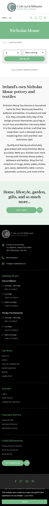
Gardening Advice (9, 368)
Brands (5, 372)
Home (4, 42)
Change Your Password (11, 402)
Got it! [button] (24, 502)
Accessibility (7, 454)
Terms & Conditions (10, 450)
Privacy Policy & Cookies (12, 446)
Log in (4, 394)
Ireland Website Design (34, 489)
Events (4, 360)
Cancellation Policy (9, 428)
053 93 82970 (12, 258)
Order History (7, 398)
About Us (5, 356)
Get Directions (12, 463)
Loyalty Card (7, 376)
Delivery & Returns (9, 424)
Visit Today (21, 210)
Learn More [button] (28, 496)
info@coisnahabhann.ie (16, 263)
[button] (4, 18)
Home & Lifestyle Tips (11, 364)
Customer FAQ (7, 420)
